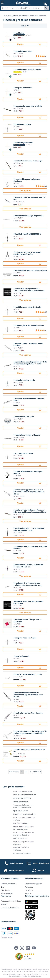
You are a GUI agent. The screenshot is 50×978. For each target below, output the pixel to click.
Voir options (25, 190)
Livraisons (29, 890)
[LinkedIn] (28, 948)
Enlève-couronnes (20, 838)
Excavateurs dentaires (22, 853)
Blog (2, 887)
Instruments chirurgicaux (23, 791)
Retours (41, 870)
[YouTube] (34, 948)
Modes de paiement (41, 863)
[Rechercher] (47, 8)
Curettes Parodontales (22, 798)
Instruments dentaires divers (24, 814)
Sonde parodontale (20, 801)
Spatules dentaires (20, 811)
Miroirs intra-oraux (20, 823)
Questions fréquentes (33, 884)
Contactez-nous (16, 863)
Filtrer (23, 26)
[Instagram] (22, 948)
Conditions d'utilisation (10, 907)
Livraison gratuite (16, 870)
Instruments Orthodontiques (24, 795)
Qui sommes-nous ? (8, 884)
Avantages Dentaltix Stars (11, 901)
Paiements (29, 887)
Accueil (7, 16)
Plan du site (5, 890)
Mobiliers (4, 904)
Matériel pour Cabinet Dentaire (24, 16)
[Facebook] (16, 948)
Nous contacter (7, 893)
